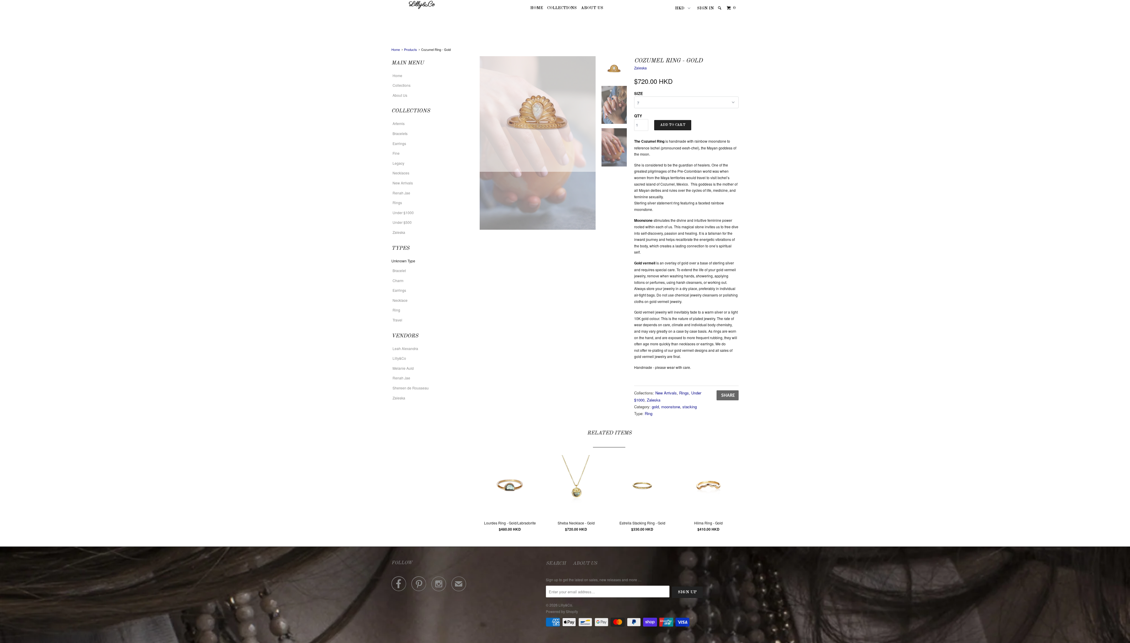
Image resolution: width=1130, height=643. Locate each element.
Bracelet (399, 270)
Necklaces (401, 172)
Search (556, 563)
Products (410, 49)
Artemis (399, 123)
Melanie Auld (403, 368)
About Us (592, 8)
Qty (638, 116)
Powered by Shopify (562, 611)
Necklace (400, 300)
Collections (562, 8)
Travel (397, 319)
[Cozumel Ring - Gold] (538, 114)
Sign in (705, 8)
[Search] (720, 8)
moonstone (670, 406)
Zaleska (399, 232)
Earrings (399, 143)
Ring (396, 309)
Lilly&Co (422, 4)
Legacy (398, 163)
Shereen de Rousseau (411, 387)
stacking (689, 406)
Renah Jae (401, 192)
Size (638, 93)
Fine (396, 153)
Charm (398, 280)
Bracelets (400, 133)
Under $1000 (403, 212)
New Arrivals (403, 182)
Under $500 (402, 222)
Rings (397, 202)
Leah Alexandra (405, 348)
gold (655, 406)
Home (536, 8)
